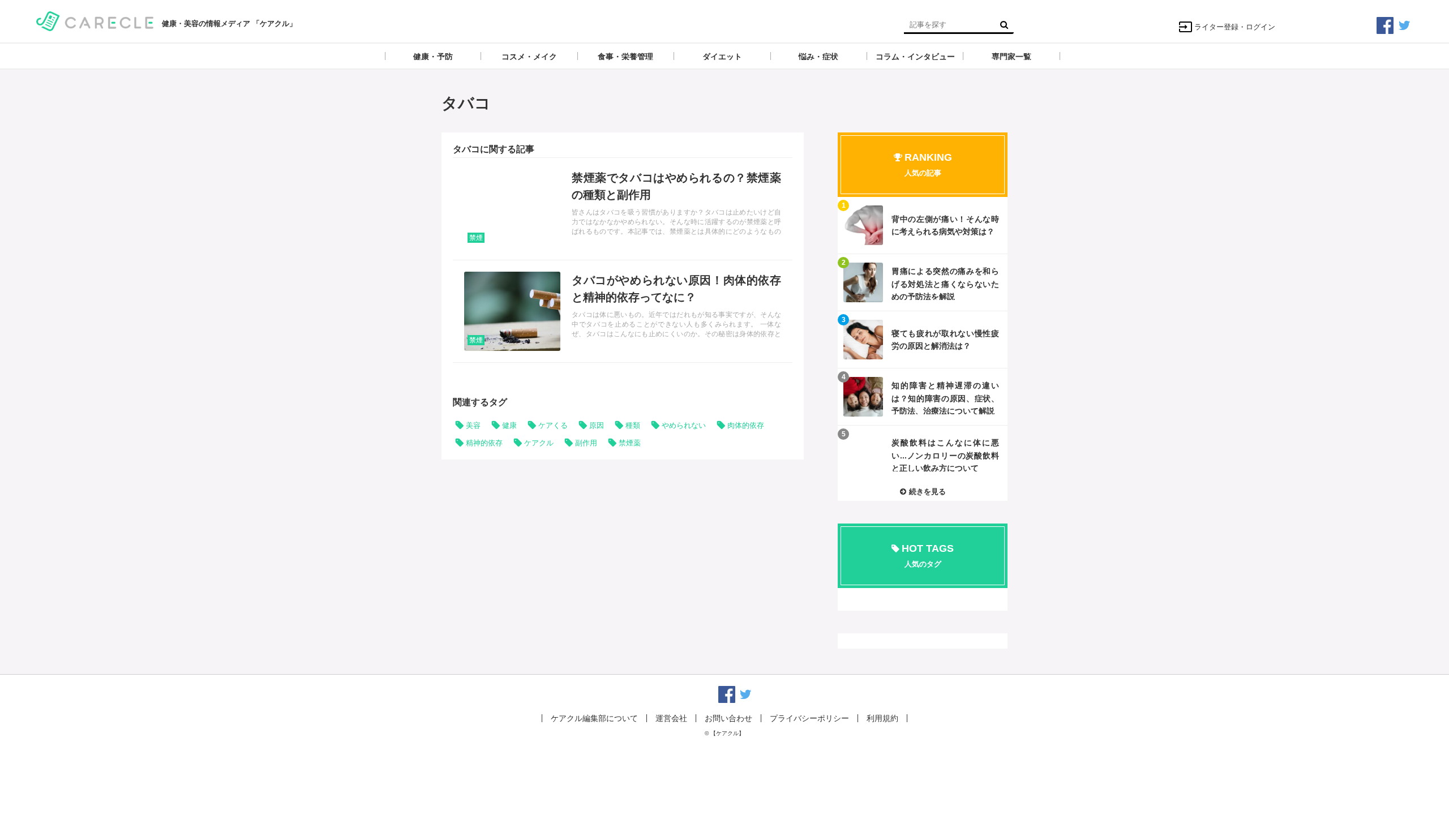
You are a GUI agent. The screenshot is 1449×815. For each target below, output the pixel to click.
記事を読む (622, 209)
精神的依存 (484, 443)
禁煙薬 (630, 443)
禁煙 (476, 238)
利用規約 (882, 718)
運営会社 (671, 718)
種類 (632, 425)
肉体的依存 (745, 425)
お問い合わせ (728, 718)
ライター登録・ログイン (1234, 27)
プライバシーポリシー (809, 718)
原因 (596, 425)
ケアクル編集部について (594, 718)
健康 (509, 425)
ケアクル (539, 443)
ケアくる (553, 425)
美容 (473, 425)
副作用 (586, 443)
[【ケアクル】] (94, 20)
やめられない (684, 425)
